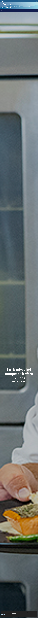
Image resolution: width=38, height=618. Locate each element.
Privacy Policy (14, 613)
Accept (3, 614)
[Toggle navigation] (1, 10)
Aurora (6, 4)
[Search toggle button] (36, 1)
